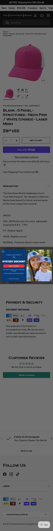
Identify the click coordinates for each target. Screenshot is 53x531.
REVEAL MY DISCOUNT (14, 266)
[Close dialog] (3, 251)
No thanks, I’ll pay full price (14, 278)
